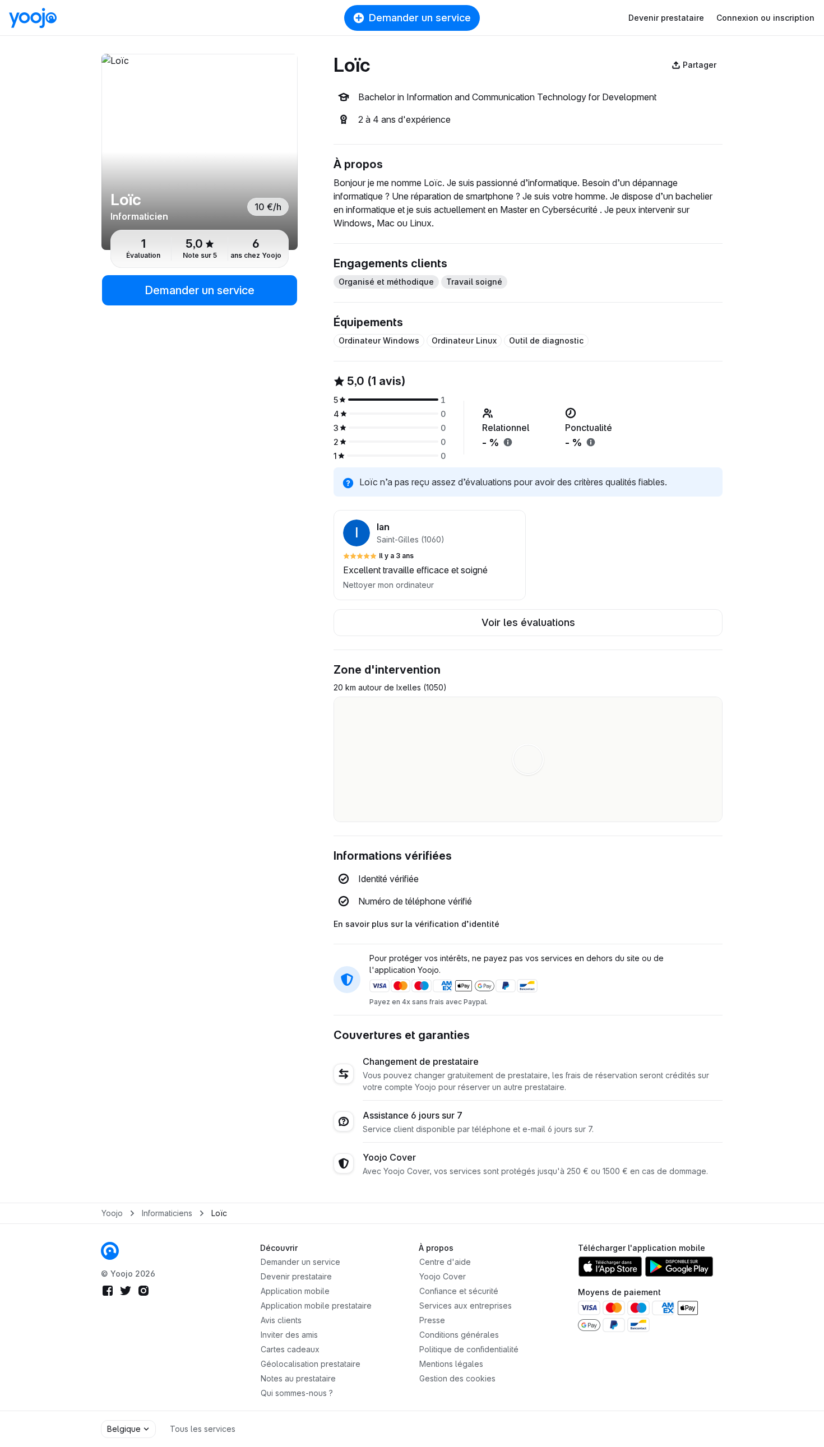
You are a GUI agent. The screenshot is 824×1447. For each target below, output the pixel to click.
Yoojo (112, 1213)
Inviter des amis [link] (289, 1334)
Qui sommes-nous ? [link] (297, 1393)
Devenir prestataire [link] (296, 1276)
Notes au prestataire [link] (298, 1378)
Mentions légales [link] (451, 1364)
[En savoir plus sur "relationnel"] (507, 442)
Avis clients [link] (281, 1320)
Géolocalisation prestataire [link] (310, 1364)
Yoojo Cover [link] (442, 1276)
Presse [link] (432, 1320)
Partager (699, 64)
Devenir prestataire (666, 17)
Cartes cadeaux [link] (290, 1349)
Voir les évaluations (528, 622)
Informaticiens (167, 1213)
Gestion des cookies (457, 1378)
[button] (430, 555)
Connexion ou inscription (765, 17)
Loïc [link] (219, 1213)
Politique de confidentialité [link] (469, 1349)
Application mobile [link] (295, 1291)
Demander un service (420, 18)
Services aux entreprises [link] (465, 1305)
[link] (110, 1251)
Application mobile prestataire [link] (316, 1305)
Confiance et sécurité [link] (458, 1291)
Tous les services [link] (202, 1429)
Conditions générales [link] (459, 1334)
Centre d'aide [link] (445, 1262)
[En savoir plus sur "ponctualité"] (590, 442)
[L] (199, 152)
